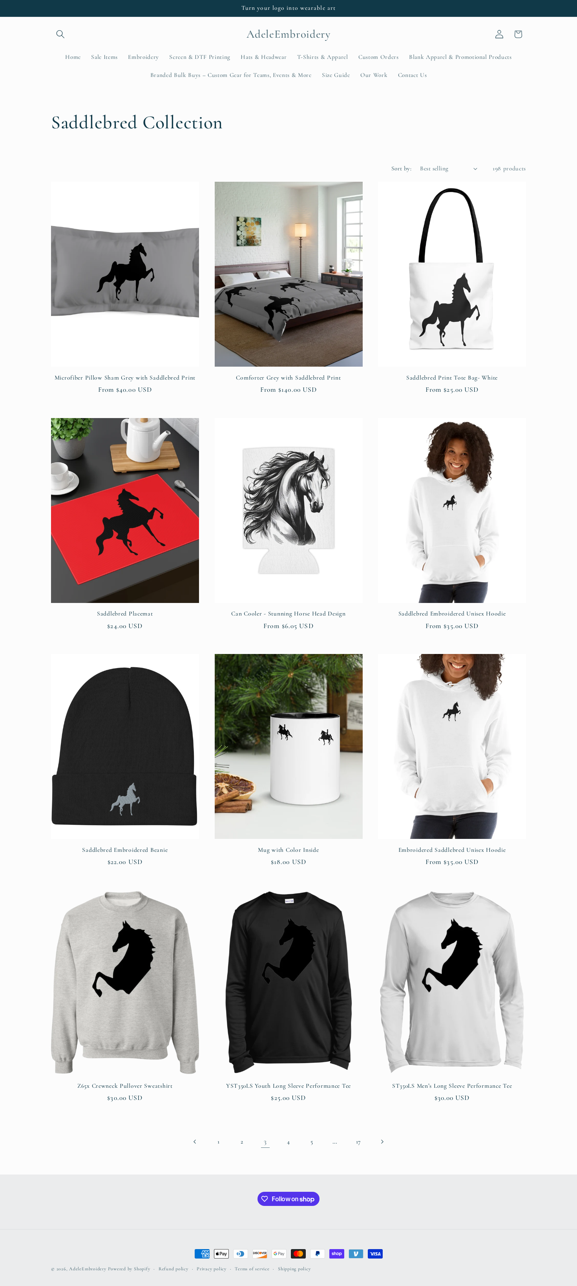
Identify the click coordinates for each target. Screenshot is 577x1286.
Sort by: (401, 168)
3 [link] (265, 1141)
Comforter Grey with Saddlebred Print (288, 377)
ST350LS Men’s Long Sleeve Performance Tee (452, 1085)
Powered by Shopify (129, 1268)
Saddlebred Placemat (125, 613)
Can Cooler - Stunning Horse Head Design (288, 613)
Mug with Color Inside (288, 849)
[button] (60, 34)
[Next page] (381, 1141)
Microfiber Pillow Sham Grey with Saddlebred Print (125, 377)
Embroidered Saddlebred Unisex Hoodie (452, 849)
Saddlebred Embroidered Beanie (125, 849)
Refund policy (173, 1268)
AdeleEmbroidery (87, 1268)
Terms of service (252, 1268)
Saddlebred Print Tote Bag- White (452, 377)
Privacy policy (211, 1268)
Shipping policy (294, 1268)
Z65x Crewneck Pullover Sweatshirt (125, 1085)
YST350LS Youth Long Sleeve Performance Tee (288, 1085)
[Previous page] (195, 1141)
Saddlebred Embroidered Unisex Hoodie (452, 613)
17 (358, 1141)
